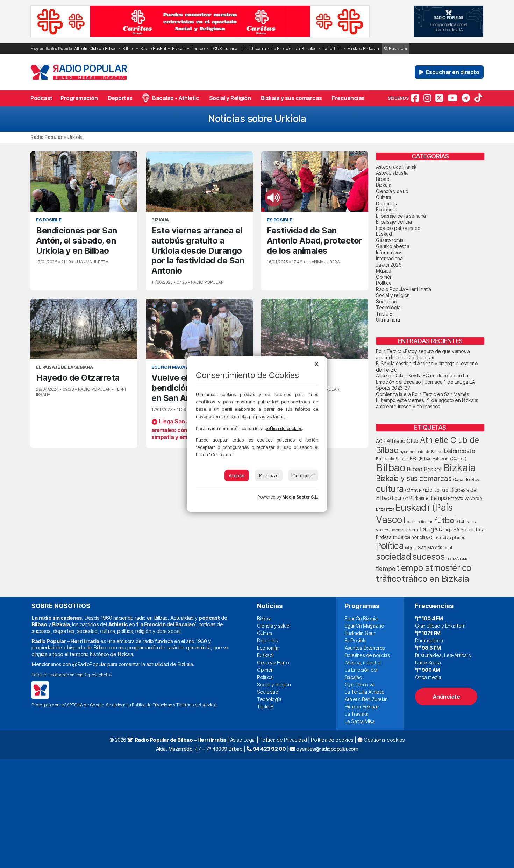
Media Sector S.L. (300, 497)
